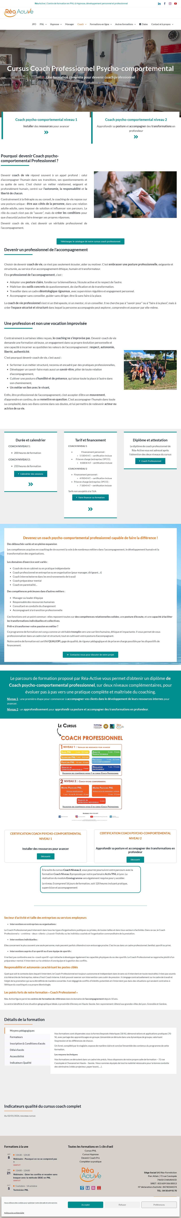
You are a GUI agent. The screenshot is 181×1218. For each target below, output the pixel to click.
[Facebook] (88, 1188)
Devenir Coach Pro (90, 1157)
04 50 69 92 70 (169, 1190)
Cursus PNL (90, 1150)
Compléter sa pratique (90, 1161)
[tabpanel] (113, 1050)
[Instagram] (93, 1188)
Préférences (159, 1205)
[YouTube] (99, 1188)
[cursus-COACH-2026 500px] (90, 722)
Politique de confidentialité (14, 1213)
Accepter (85, 1205)
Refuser (122, 1205)
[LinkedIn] (82, 1188)
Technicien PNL (20, 1189)
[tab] (27, 1030)
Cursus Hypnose (90, 1154)
